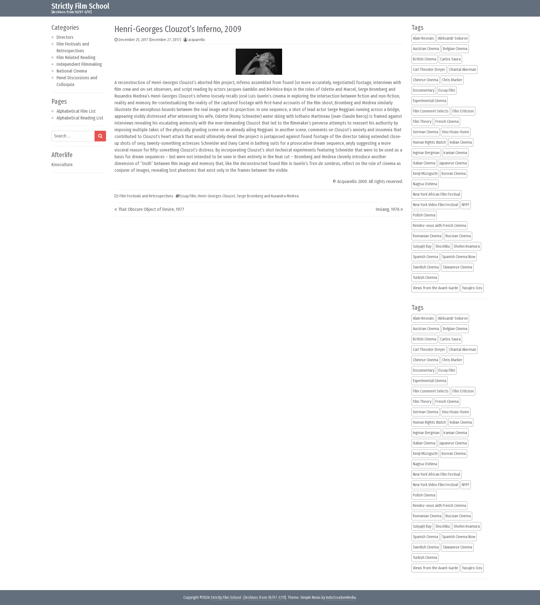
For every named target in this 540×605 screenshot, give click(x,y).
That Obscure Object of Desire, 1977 (151, 209)
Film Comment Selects (431, 111)
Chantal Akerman (462, 69)
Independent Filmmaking (79, 64)
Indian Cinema (461, 142)
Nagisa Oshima (425, 184)
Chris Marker (452, 80)
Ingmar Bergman (426, 152)
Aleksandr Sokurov (453, 38)
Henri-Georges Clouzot (216, 196)
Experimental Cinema (429, 100)
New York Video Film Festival (435, 204)
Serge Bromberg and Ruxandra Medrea (268, 196)
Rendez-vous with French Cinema (439, 225)
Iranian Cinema (455, 152)
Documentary (424, 90)
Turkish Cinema (425, 277)
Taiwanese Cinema (457, 267)
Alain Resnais (423, 38)
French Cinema (447, 121)
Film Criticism (463, 111)
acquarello (196, 39)
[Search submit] (100, 136)
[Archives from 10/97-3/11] (265, 597)
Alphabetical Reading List (80, 118)
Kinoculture (62, 164)
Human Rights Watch (429, 142)
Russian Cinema (458, 236)
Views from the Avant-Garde (435, 288)
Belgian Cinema (455, 48)
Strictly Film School (80, 6)
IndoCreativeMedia (341, 597)
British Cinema (424, 59)
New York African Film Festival (436, 194)
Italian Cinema (424, 163)
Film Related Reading (76, 57)
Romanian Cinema (427, 236)
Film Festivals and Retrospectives (146, 196)
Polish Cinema (424, 215)
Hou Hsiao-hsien (455, 132)
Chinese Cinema (425, 80)
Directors (65, 37)
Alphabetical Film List (76, 111)
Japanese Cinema (453, 163)
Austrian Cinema (426, 48)
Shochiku (442, 246)
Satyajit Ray (422, 246)
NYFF (465, 204)
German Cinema (425, 132)
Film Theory (422, 121)
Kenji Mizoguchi (425, 173)
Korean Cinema (454, 173)
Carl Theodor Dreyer (429, 69)
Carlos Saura (450, 59)
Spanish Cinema (425, 256)
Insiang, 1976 (387, 209)
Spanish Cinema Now (458, 256)
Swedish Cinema (426, 267)
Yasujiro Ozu (472, 288)
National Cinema (72, 71)
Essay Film (187, 196)
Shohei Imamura (467, 246)
